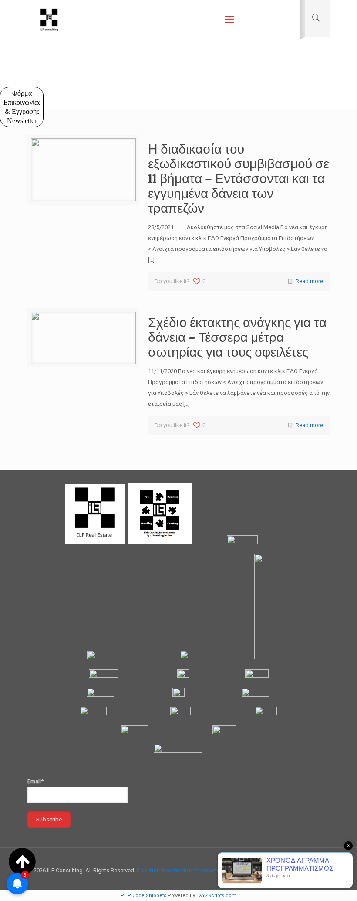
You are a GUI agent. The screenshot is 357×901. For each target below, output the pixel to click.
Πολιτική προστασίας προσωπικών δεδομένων (198, 870)
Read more (309, 281)
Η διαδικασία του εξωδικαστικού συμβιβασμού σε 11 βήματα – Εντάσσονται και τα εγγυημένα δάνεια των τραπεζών (238, 178)
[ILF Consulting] (49, 19)
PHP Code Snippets (143, 895)
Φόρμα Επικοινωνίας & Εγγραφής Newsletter (21, 107)
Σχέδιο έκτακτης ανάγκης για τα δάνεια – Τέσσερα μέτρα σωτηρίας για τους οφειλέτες (237, 337)
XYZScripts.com (217, 895)
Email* (35, 781)
